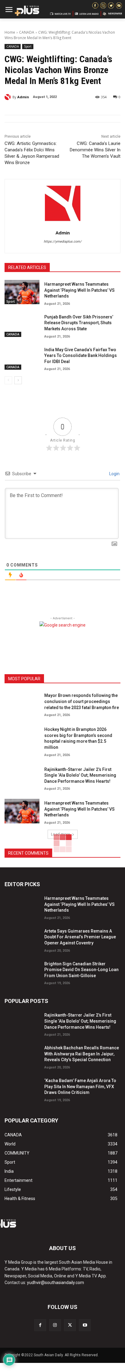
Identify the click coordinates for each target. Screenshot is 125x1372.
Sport (28, 46)
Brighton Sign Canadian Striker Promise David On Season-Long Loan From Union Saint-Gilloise (81, 969)
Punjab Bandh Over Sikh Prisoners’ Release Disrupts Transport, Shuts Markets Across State (78, 322)
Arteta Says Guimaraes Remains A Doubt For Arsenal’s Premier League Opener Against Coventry (80, 937)
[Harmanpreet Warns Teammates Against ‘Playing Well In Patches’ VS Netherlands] (22, 292)
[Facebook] (40, 1325)
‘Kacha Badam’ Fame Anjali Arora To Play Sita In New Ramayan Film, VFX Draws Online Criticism (80, 1086)
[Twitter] (70, 1325)
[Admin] (8, 97)
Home (10, 32)
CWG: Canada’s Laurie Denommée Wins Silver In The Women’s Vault (95, 150)
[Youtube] (85, 1325)
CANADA (26, 32)
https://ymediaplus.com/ (63, 242)
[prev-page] (8, 380)
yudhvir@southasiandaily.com (55, 1282)
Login (114, 473)
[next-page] (18, 380)
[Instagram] (55, 1325)
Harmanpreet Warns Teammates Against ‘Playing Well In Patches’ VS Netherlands (79, 290)
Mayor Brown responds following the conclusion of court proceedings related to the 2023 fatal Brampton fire (81, 701)
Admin (23, 97)
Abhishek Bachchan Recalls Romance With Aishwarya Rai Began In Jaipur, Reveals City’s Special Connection (81, 1053)
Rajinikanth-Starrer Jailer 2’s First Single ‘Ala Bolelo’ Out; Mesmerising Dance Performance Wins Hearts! (80, 775)
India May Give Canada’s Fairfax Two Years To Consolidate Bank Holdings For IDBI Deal (80, 355)
